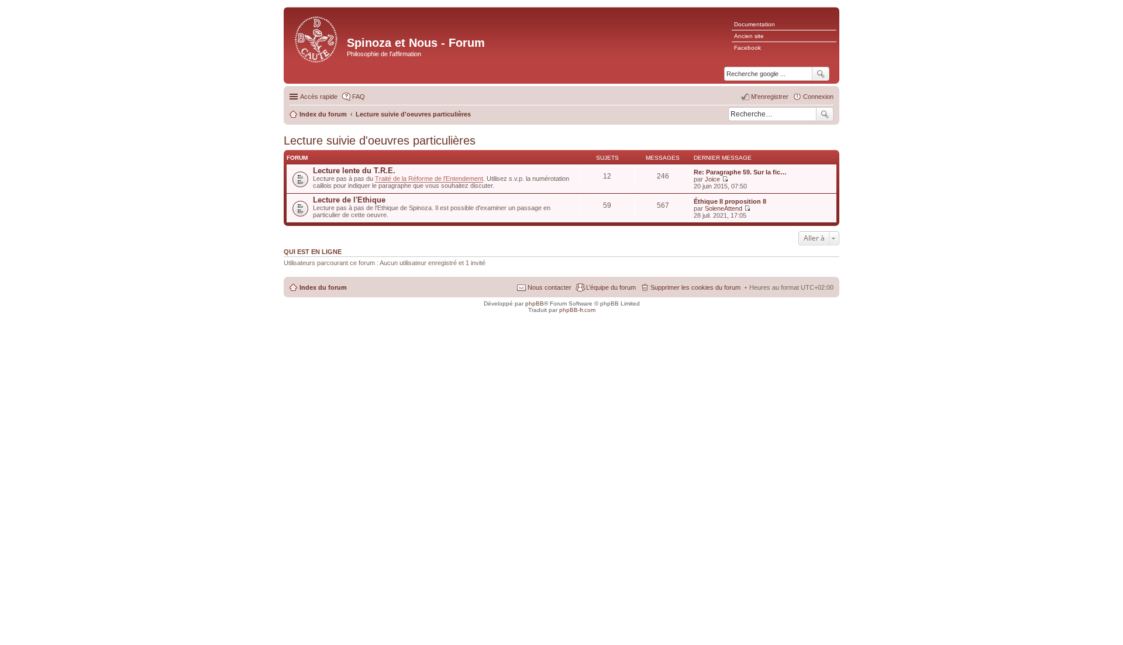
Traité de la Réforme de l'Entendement (429, 178)
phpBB (534, 303)
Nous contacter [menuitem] (549, 287)
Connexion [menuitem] (818, 96)
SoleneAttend (723, 208)
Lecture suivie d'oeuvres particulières (380, 140)
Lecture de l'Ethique (349, 199)
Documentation (754, 24)
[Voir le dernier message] (725, 179)
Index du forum (323, 287)
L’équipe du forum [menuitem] (611, 287)
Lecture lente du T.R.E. (354, 170)
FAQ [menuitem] (358, 96)
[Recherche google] (820, 74)
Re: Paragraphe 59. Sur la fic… (740, 172)
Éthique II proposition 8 (730, 201)
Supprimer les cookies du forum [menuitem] (695, 287)
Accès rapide (318, 96)
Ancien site (749, 36)
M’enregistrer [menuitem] (769, 96)
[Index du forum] (317, 38)
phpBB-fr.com (577, 310)
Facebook (747, 47)
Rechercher (824, 114)
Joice (712, 179)
